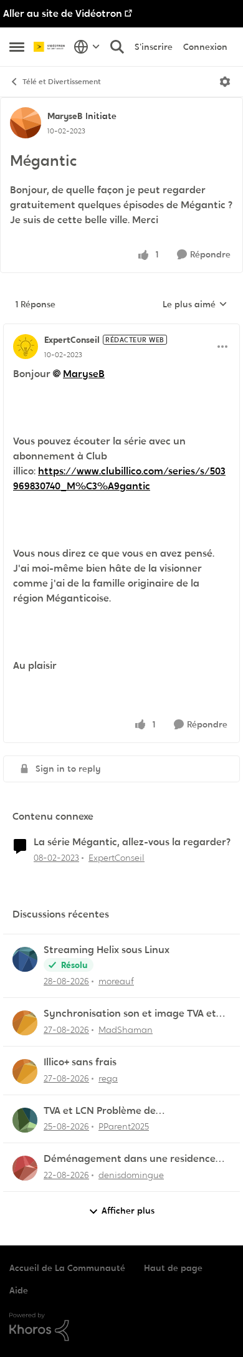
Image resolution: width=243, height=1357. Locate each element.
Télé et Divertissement (61, 82)
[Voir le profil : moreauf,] (24, 959)
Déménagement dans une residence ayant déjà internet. (130, 1159)
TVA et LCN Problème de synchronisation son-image (108, 1111)
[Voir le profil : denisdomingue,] (24, 1168)
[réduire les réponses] (121, 330)
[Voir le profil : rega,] (24, 1071)
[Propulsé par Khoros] (121, 1327)
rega (108, 1078)
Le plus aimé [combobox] (195, 305)
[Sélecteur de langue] (87, 46)
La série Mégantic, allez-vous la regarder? (132, 842)
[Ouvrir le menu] (225, 81)
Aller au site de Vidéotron (62, 13)
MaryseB (64, 116)
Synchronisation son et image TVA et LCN (130, 1013)
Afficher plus (128, 1210)
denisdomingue (131, 1175)
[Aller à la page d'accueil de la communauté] (50, 47)
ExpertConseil (72, 339)
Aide (18, 1290)
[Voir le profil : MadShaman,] (24, 1022)
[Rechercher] (117, 46)
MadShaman (125, 1029)
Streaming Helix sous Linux (106, 950)
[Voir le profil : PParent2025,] (24, 1120)
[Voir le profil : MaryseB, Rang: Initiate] (25, 122)
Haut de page (173, 1267)
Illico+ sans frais (80, 1062)
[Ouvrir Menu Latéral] (17, 46)
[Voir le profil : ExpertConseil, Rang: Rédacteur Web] (25, 346)
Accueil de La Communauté (67, 1267)
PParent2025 (123, 1126)
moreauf (116, 981)
